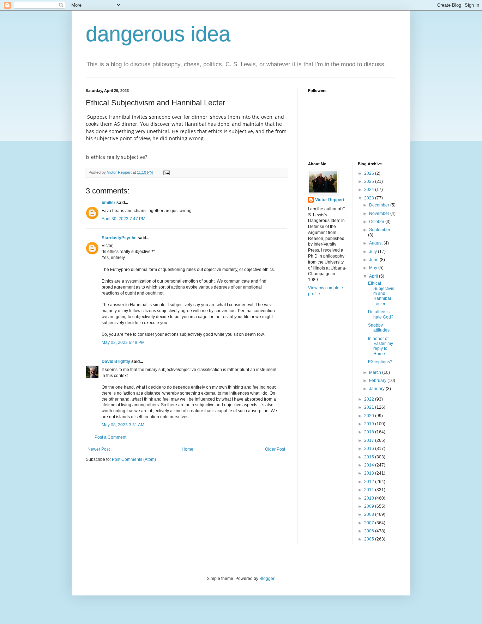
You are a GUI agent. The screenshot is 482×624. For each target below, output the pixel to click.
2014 (369, 465)
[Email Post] (166, 172)
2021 (369, 407)
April (374, 276)
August (376, 243)
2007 (369, 522)
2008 (369, 514)
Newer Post (99, 449)
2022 (369, 399)
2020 (369, 415)
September (379, 229)
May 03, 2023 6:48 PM (123, 342)
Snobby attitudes (379, 328)
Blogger (266, 578)
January (377, 388)
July (373, 251)
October (377, 221)
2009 (369, 506)
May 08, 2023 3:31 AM (123, 424)
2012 (369, 481)
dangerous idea (158, 34)
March (375, 372)
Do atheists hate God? (380, 314)
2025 (369, 181)
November (379, 213)
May (373, 267)
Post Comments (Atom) (134, 459)
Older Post (275, 449)
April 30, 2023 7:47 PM (123, 218)
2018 (369, 432)
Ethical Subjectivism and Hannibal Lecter (381, 293)
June (374, 259)
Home (187, 449)
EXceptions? (380, 361)
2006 (369, 531)
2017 (369, 440)
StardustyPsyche (119, 237)
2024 (369, 189)
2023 (369, 198)
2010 (369, 498)
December (379, 205)
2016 (369, 448)
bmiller (108, 202)
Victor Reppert (329, 199)
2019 (369, 423)
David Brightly (116, 361)
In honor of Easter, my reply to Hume (380, 346)
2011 (369, 489)
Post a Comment (110, 437)
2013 (369, 473)
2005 (369, 539)
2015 (369, 457)
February (378, 380)
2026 (369, 173)
